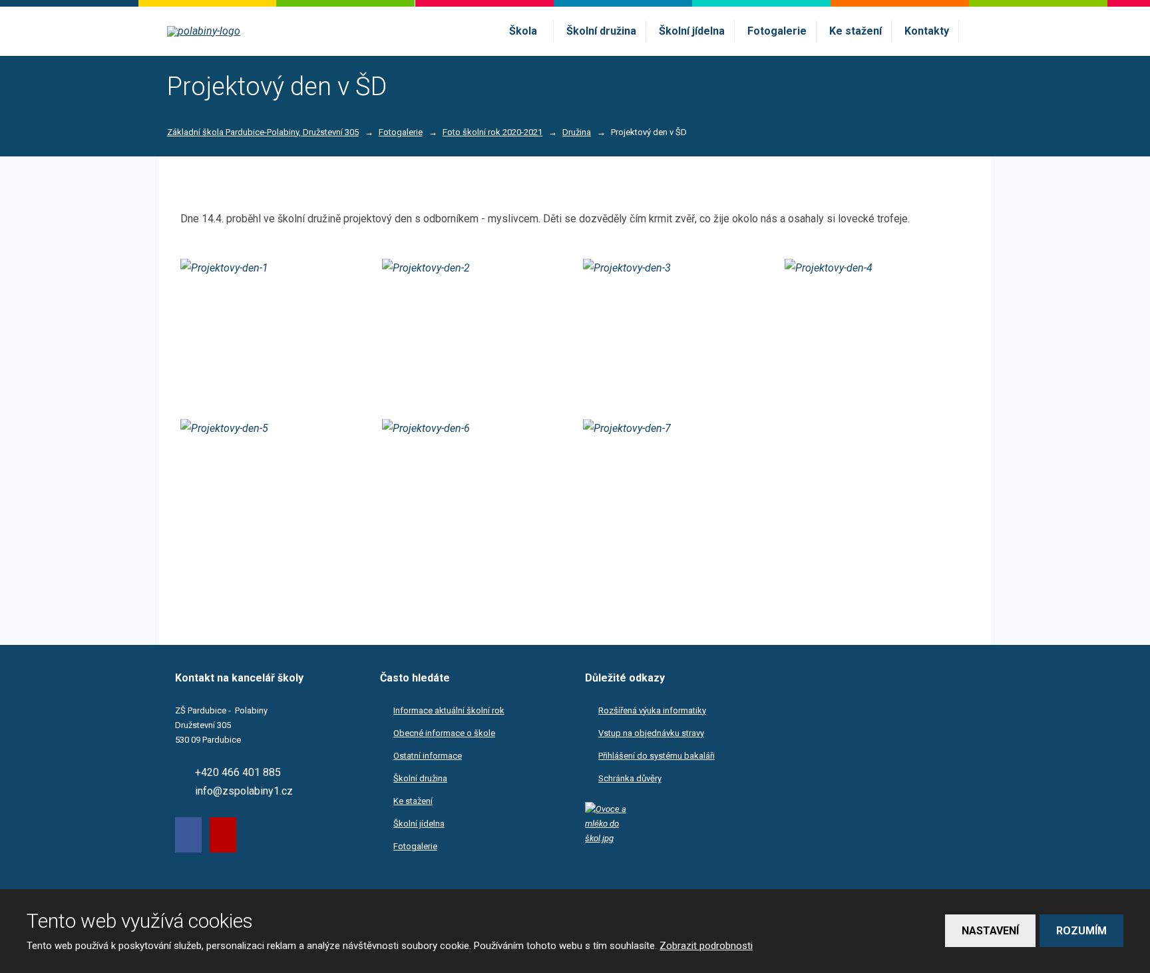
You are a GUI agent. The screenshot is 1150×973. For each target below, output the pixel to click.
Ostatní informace (427, 756)
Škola (523, 31)
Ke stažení (855, 31)
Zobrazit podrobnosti (706, 946)
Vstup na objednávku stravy (651, 733)
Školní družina (601, 31)
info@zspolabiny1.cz (244, 791)
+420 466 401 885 (238, 772)
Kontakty (926, 31)
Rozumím (1081, 930)
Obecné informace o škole (444, 733)
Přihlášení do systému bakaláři (656, 756)
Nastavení (990, 930)
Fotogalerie (777, 31)
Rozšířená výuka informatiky (652, 710)
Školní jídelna (692, 31)
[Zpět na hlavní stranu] (245, 31)
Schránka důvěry (630, 778)
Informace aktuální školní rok (448, 710)
